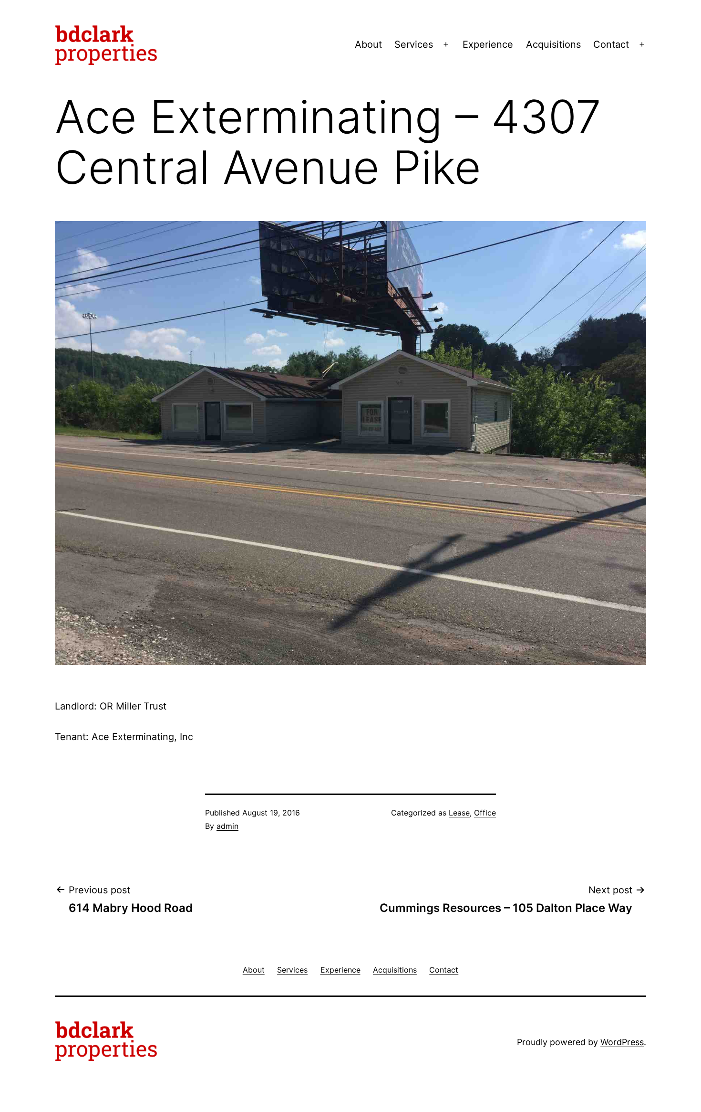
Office (485, 812)
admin (227, 826)
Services (413, 44)
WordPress (622, 1042)
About (368, 44)
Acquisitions (553, 44)
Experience (488, 44)
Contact (611, 44)
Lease (459, 812)
